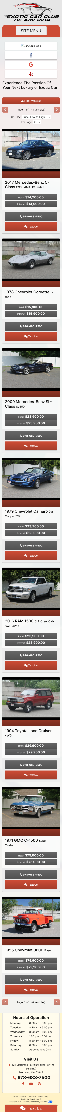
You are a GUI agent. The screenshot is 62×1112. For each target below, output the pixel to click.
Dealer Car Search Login (30, 1099)
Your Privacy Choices (38, 1102)
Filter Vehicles (32, 100)
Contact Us (32, 1097)
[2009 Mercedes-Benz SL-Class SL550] (31, 369)
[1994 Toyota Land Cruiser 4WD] (31, 698)
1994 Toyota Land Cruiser (28, 732)
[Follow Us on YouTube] (31, 1084)
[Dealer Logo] (31, 13)
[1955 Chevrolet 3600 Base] (31, 917)
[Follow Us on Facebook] (23, 1084)
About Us (22, 1097)
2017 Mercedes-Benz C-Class (27, 184)
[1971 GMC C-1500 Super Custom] (31, 808)
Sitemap (26, 1102)
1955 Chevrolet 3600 (28, 950)
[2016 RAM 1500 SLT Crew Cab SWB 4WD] (31, 588)
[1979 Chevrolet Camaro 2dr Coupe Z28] (31, 479)
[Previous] (5, 110)
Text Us (33, 226)
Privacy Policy (43, 1097)
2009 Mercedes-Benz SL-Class (28, 404)
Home (16, 1097)
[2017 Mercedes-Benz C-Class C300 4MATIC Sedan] (31, 149)
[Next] (57, 110)
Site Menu (31, 30)
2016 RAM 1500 (29, 623)
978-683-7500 (32, 216)
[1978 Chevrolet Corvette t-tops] (31, 259)
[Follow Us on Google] (38, 1084)
